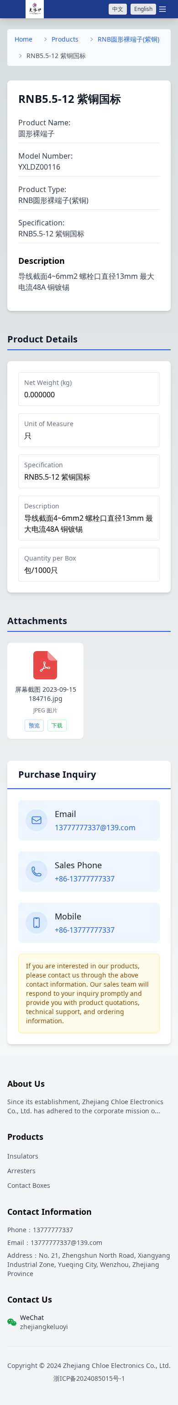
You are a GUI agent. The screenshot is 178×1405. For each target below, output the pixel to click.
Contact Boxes (28, 1185)
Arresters (21, 1170)
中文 (117, 9)
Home (23, 39)
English (143, 9)
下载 (57, 725)
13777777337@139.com (95, 828)
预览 (34, 725)
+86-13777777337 (85, 879)
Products (65, 39)
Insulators (22, 1156)
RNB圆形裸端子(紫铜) (128, 39)
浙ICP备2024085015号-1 (89, 1378)
